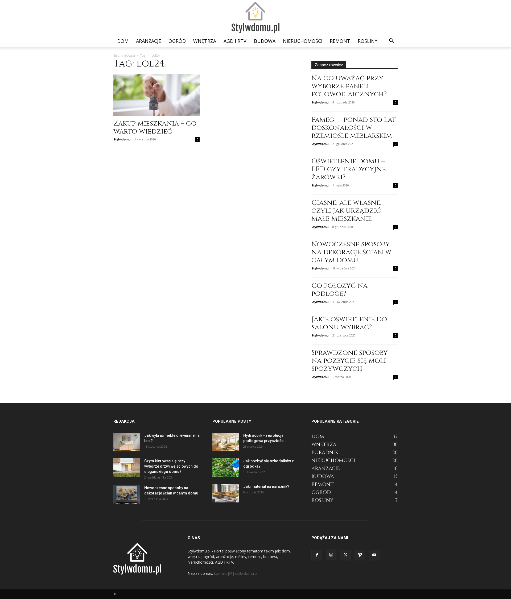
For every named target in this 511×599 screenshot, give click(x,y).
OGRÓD (177, 41)
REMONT (340, 41)
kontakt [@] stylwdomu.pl (236, 573)
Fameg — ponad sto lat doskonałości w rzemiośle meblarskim (353, 127)
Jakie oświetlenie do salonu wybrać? (349, 323)
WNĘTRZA (204, 41)
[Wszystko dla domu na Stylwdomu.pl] (255, 18)
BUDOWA (264, 41)
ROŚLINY (367, 41)
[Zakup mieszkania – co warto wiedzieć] (156, 95)
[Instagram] (331, 555)
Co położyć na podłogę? (339, 289)
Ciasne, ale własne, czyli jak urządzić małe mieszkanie (346, 210)
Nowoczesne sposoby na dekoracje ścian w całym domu (351, 252)
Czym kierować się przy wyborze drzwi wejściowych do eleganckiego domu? (171, 466)
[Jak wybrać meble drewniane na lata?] (126, 442)
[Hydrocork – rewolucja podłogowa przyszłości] (225, 442)
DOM (123, 41)
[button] (391, 41)
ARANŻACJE (148, 41)
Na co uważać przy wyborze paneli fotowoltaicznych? (349, 86)
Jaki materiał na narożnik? (266, 486)
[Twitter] (345, 555)
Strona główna (124, 55)
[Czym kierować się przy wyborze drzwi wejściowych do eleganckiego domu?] (126, 467)
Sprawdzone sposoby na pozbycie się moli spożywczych (349, 360)
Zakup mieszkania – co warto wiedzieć (154, 127)
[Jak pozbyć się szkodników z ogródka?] (225, 467)
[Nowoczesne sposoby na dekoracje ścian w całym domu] (126, 494)
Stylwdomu (122, 139)
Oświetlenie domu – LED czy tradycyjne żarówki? (348, 169)
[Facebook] (316, 555)
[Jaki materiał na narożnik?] (225, 493)
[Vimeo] (360, 555)
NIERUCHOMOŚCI (302, 41)
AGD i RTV (235, 41)
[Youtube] (374, 555)
